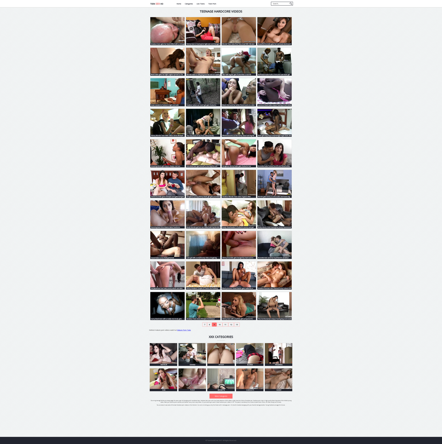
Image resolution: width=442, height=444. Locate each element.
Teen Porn (212, 4)
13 (237, 324)
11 (225, 324)
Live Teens (201, 4)
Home (179, 4)
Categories (189, 4)
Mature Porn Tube (184, 330)
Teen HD (156, 4)
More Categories (221, 396)
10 (220, 324)
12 (231, 324)
